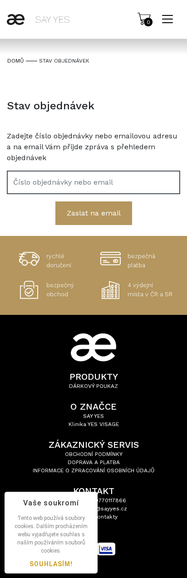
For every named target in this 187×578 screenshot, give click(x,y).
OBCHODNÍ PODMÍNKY (94, 454)
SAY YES (93, 416)
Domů (15, 61)
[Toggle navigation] (167, 19)
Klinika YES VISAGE (94, 424)
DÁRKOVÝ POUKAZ (93, 386)
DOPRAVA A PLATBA (94, 462)
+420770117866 (105, 500)
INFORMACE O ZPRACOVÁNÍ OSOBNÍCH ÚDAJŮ (94, 470)
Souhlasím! (51, 564)
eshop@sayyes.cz (102, 508)
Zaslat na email (94, 213)
